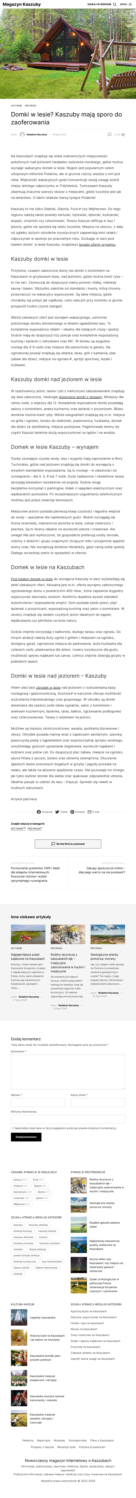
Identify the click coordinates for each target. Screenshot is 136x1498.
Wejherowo (21, 1204)
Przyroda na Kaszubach (85, 1347)
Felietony (28, 1440)
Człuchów (21, 1198)
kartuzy (43, 1237)
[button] (126, 4)
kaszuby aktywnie (23, 1237)
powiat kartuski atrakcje (26, 1255)
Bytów (44, 1191)
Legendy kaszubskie (42, 1317)
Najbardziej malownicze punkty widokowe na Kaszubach (105, 1245)
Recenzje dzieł (66, 1447)
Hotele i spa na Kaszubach (87, 1323)
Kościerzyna (22, 1191)
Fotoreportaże (78, 1440)
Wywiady (59, 1440)
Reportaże (43, 1440)
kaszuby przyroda (23, 1243)
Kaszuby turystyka (49, 1243)
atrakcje (17, 1273)
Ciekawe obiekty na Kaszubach (90, 1352)
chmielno (18, 1249)
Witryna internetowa (23, 1111)
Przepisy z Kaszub (42, 1447)
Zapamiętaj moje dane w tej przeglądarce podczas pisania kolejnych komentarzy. (65, 1128)
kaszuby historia (47, 1231)
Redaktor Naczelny (37, 134)
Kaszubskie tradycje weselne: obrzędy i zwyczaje (42, 1418)
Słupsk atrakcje (37, 1249)
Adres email (79, 1095)
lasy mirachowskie (52, 1261)
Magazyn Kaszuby (22, 4)
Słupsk (40, 1185)
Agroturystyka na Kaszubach (89, 1311)
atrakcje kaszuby (22, 1231)
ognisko (63, 359)
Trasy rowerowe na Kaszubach (90, 1335)
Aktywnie (16, 105)
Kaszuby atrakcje (38, 1224)
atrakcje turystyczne (24, 1261)
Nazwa (16, 1095)
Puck (74, 209)
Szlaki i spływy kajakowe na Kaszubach (95, 1341)
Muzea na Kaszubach (84, 1329)
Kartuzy (20, 1179)
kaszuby (18, 1224)
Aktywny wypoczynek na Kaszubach (94, 1317)
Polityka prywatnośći (92, 1447)
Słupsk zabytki (21, 1267)
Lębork (41, 1198)
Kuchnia (64, 693)
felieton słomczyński (47, 1267)
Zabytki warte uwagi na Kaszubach (93, 1358)
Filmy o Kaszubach (102, 1440)
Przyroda (30, 105)
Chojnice (20, 1185)
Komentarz (19, 1051)
